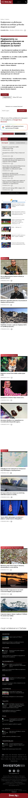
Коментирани (20, 143)
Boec (26, 758)
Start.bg (13, 758)
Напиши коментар (8, 133)
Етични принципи (21, 779)
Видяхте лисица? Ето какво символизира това (10, 147)
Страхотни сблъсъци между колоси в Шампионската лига (18, 243)
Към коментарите (20, 133)
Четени (12, 143)
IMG (3, 754)
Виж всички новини (14, 193)
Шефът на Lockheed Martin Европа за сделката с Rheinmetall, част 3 (17, 665)
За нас (5, 776)
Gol (3, 675)
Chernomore (18, 758)
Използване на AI (14, 785)
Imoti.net (25, 756)
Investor (5, 634)
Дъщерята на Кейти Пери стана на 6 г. (12, 397)
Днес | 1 (19, 1)
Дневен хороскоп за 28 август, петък (11, 736)
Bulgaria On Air (21, 754)
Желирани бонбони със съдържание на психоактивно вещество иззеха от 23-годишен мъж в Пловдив (13, 160)
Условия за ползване (19, 777)
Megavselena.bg (14, 761)
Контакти (15, 776)
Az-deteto (6, 758)
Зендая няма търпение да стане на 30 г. (12, 749)
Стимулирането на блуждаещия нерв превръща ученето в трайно (17, 720)
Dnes (10, 754)
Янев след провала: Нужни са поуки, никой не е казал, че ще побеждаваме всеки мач (18, 213)
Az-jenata (6, 728)
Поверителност (7, 777)
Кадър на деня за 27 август (15, 636)
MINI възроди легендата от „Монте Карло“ (13, 696)
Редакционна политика (8, 779)
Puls (4, 716)
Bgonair (5, 648)
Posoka (22, 758)
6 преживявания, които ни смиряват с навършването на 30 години (11, 711)
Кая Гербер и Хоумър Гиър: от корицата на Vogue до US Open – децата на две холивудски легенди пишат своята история (13, 705)
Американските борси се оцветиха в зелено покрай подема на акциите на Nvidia (13, 642)
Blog (10, 758)
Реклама (21, 776)
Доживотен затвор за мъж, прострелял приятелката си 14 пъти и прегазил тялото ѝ (13, 175)
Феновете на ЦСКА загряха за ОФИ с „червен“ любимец (18, 236)
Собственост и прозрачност (11, 780)
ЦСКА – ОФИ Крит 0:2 (16, 227)
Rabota (2, 758)
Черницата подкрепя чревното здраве (11, 724)
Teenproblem (7, 741)
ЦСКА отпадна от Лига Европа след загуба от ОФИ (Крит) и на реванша (13, 656)
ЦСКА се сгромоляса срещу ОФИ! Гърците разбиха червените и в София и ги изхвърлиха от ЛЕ (18, 221)
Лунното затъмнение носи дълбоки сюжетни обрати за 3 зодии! (16, 745)
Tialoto (5, 701)
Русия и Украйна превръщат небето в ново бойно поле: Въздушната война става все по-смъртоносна (13, 182)
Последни (4, 143)
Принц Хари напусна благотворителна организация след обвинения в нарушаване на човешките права (13, 167)
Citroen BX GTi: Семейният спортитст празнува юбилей (16, 692)
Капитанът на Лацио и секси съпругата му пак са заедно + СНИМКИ (18, 205)
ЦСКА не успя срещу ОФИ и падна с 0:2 (13, 188)
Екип (9, 776)
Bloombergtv (7, 661)
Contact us (14, 791)
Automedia (6, 689)
